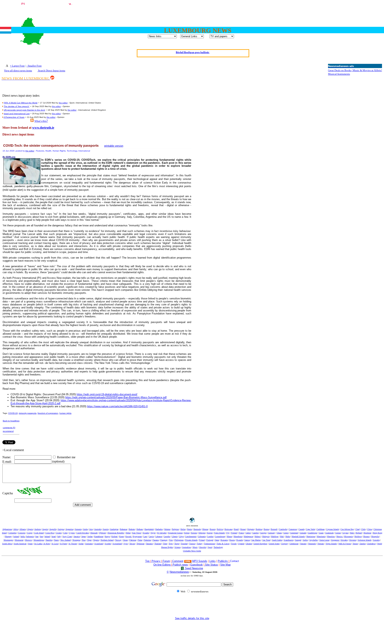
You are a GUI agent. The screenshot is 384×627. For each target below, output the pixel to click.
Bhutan (205, 529)
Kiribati (114, 536)
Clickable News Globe (192, 551)
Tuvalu (234, 544)
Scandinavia (288, 540)
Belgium (175, 529)
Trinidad (184, 544)
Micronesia (348, 536)
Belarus (167, 529)
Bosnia (212, 529)
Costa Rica (49, 533)
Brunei (243, 529)
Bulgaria (250, 529)
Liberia (174, 536)
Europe (210, 533)
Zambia (363, 544)
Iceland (16, 536)
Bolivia (220, 529)
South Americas (20, 544)
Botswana (228, 529)
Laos (145, 536)
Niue (84, 540)
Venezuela (312, 544)
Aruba (85, 529)
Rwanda (239, 540)
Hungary (8, 536)
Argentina (69, 529)
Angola (45, 529)
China (369, 529)
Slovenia (352, 540)
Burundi (274, 529)
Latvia (151, 536)
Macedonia (238, 536)
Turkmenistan (209, 544)
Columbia (12, 533)
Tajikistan (140, 544)
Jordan (90, 536)
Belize (183, 529)
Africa (15, 529)
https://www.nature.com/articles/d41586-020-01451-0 (117, 406)
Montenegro (8, 540)
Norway (118, 540)
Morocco (28, 540)
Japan (83, 536)
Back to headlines (11, 421)
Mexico (339, 536)
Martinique (310, 536)
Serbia (305, 540)
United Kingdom (260, 544)
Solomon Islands (364, 540)
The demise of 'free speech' (16, 106)
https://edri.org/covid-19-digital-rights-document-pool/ (107, 394)
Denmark (94, 533)
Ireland (47, 536)
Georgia (263, 533)
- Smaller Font (34, 65)
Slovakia (344, 540)
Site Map (225, 564)
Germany (271, 533)
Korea (121, 536)
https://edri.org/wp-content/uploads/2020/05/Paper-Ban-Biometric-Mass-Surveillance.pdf (116, 397)
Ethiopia (202, 533)
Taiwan (132, 544)
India (23, 536)
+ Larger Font (17, 65)
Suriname (89, 544)
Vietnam (320, 544)
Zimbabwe (371, 544)
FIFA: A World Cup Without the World (20, 103)
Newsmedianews (179, 571)
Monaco (366, 536)
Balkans (140, 529)
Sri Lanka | (39, 544)
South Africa (7, 544)
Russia (232, 540)
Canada (301, 529)
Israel (54, 536)
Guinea (338, 533)
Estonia (194, 533)
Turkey (199, 544)
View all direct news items (18, 70)
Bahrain (132, 529)
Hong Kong (377, 533)
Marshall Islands (298, 536)
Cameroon (293, 529)
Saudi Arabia (277, 540)
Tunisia (192, 544)
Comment (177, 561)
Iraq (41, 536)
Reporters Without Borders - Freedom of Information (193, 51)
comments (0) (9, 427)
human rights (65, 413)
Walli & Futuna (344, 544)
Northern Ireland (107, 540)
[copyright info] (171, 561)
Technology (218, 547)
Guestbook (196, 564)
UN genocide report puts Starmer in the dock (24, 110)
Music (195, 547)
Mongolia (375, 536)
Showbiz (202, 547)
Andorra (37, 529)
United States (274, 544)
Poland (202, 540)
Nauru (56, 540)
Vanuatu (303, 544)
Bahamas (123, 529)
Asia (91, 529)
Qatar (217, 540)
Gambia (255, 533)
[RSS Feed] (32, 120)
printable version (113, 145)
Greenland (294, 533)
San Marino (256, 540)
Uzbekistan (294, 544)
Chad (357, 529)
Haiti (352, 533)
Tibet (165, 544)
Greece (286, 533)
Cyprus (72, 533)
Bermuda (197, 529)
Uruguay (284, 544)
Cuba (65, 533)
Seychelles (313, 540)
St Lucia (55, 544)
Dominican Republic (116, 533)
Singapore (335, 540)
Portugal (209, 540)
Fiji (227, 533)
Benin (189, 529)
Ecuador (146, 533)
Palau (140, 540)
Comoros (21, 533)
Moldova (358, 536)
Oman (125, 540)
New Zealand (65, 540)
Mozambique (39, 540)
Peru (171, 540)
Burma (266, 529)
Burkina (259, 529)
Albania (23, 529)
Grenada (303, 533)
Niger (89, 540)
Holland (359, 533)
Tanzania (149, 544)
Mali (282, 536)
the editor (63, 103)
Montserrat (19, 540)
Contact (234, 561)
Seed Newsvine (193, 568)
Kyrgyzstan (137, 536)
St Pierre (63, 544)
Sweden (108, 544)
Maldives (274, 536)
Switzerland (117, 544)
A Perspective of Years (14, 117)
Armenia (78, 529)
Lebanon (158, 536)
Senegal (298, 540)
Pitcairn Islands (191, 540)
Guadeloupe (312, 533)
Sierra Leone (324, 540)
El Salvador (162, 533)
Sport (210, 547)
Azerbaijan (114, 529)
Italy (59, 536)
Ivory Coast (67, 536)
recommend (8, 431)
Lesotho (167, 536)
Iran (36, 536)
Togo (171, 544)
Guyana (345, 533)
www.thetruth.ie (43, 127)
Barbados (159, 529)
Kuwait (128, 536)
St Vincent (73, 544)
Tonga (176, 544)
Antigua (61, 529)
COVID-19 (13, 413)
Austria (106, 529)
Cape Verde (310, 529)
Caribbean (321, 529)
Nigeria (96, 540)
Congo (29, 533)
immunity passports (27, 413)
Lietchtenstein (190, 536)
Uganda (241, 544)
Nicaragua (76, 540)
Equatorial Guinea (175, 533)
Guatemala (329, 533)
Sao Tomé (266, 540)
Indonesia (30, 536)
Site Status (211, 564)
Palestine (147, 540)
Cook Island (39, 533)
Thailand (157, 544)
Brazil (236, 529)
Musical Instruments (339, 73)
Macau (229, 536)
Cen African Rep (347, 529)
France (241, 533)
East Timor (136, 533)
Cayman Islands (332, 529)
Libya (181, 536)
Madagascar (248, 536)
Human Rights (167, 547)
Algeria (30, 529)
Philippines (179, 540)
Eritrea (186, 533)
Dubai (128, 533)
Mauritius (331, 536)
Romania (224, 540)
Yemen (355, 544)
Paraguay (164, 540)
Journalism (186, 547)
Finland (234, 533)
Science (178, 547)
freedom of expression (48, 413)
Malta (287, 536)
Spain (30, 544)
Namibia (49, 540)
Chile (363, 529)
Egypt (153, 533)
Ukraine (249, 544)
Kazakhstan (98, 536)
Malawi (258, 536)
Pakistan (132, 540)
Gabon (248, 533)
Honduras (367, 533)
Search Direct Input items (51, 70)
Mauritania (321, 536)
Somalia (376, 540)
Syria (126, 544)
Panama (156, 540)
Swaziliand (98, 544)
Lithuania (202, 536)
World (379, 544)
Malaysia (265, 536)
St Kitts (47, 544)
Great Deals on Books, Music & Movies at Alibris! (355, 70)
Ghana (279, 533)
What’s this (40, 120)
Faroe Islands (219, 533)
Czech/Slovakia (82, 533)
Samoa (247, 540)
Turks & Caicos (223, 544)
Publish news (180, 564)
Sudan (81, 544)
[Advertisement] (309, 11)
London (210, 536)
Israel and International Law (17, 113)
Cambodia (283, 529)
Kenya (107, 536)
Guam (321, 533)
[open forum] (151, 561)
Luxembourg (220, 536)
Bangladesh (149, 529)
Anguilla (52, 529)
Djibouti (102, 533)
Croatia (59, 533)
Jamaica (77, 536)
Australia (97, 529)
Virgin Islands (331, 544)
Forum (166, 561)
